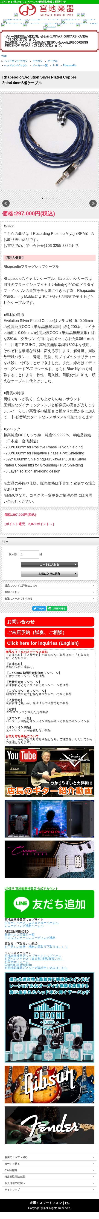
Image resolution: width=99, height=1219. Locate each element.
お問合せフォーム (17, 962)
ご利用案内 (11, 1170)
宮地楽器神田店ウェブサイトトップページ (33, 956)
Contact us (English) (18, 965)
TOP (4, 56)
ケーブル (52, 61)
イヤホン (37, 61)
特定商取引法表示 (15, 1176)
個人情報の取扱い (15, 1183)
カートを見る (12, 1163)
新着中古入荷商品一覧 (20, 934)
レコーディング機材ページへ (24, 925)
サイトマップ (12, 1189)
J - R (55, 65)
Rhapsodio (69, 65)
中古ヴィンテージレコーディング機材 (30, 937)
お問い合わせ (12, 592)
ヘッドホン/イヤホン (16, 61)
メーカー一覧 (40, 65)
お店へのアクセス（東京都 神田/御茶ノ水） (34, 959)
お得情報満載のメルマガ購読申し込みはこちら (36, 968)
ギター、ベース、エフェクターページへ (31, 922)
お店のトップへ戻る (16, 1157)
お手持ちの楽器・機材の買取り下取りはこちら (36, 946)
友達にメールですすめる (18, 598)
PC (67, 1203)
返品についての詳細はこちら (21, 585)
